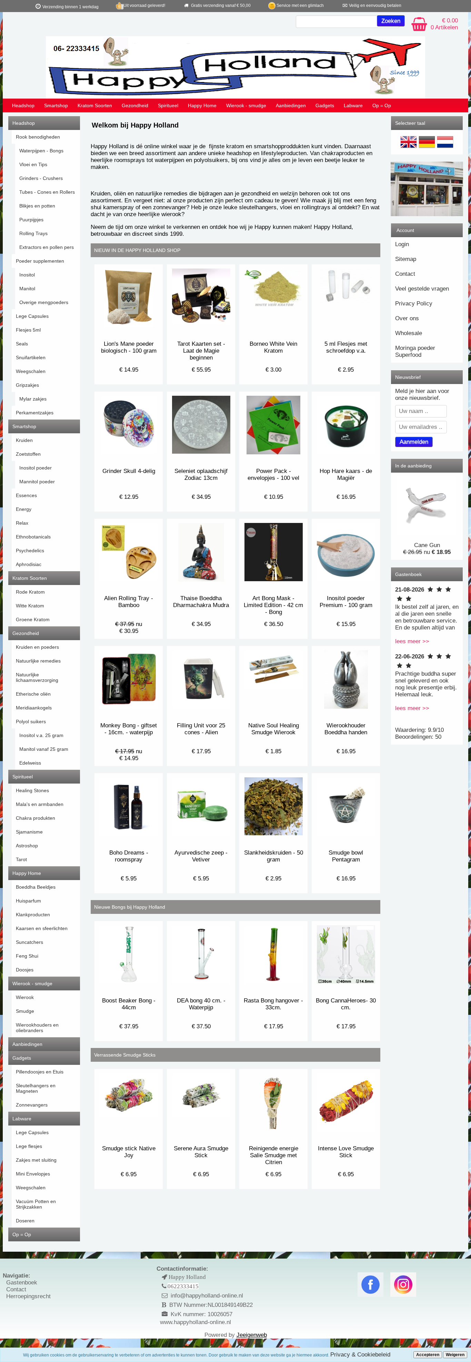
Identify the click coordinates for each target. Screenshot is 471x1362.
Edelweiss (30, 763)
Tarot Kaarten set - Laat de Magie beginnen (201, 351)
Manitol (27, 288)
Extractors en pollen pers (46, 247)
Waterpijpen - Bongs (41, 150)
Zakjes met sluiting (36, 1160)
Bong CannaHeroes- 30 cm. (346, 1004)
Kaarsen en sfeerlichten (42, 928)
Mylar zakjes (33, 399)
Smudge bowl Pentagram (346, 856)
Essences (26, 495)
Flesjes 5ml (28, 330)
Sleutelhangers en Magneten (36, 1088)
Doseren (25, 1220)
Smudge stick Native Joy (129, 1152)
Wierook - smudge (246, 105)
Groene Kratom (33, 619)
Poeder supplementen (40, 261)
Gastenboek (21, 1282)
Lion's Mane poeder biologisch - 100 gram (129, 347)
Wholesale (408, 333)
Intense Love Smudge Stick (346, 1152)
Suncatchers (29, 942)
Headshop (23, 105)
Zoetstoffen (28, 454)
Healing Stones (32, 790)
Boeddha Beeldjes (36, 887)
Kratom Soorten (95, 105)
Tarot (21, 859)
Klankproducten (33, 914)
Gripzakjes (27, 385)
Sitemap (405, 259)
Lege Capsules (32, 316)
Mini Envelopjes (33, 1174)
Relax (22, 523)
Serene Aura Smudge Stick (201, 1152)
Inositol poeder (35, 468)
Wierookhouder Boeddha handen (345, 729)
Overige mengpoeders (43, 302)
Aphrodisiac (28, 564)
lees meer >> (412, 641)
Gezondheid (135, 105)
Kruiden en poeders (37, 647)
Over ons (407, 318)
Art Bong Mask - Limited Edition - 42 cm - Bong (273, 605)
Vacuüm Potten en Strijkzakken (36, 1204)
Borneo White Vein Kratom (273, 347)
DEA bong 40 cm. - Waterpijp (201, 1004)
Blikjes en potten (37, 206)
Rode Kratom (30, 592)
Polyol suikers (31, 721)
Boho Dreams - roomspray (128, 856)
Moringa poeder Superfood (415, 351)
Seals (22, 343)
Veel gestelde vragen (422, 288)
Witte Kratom (30, 605)
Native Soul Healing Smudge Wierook (273, 729)
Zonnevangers (32, 1105)
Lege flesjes (29, 1146)
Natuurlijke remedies (38, 661)
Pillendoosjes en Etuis (39, 1072)
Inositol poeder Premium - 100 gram (346, 601)
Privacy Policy (413, 303)
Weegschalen (31, 371)
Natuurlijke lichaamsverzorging (37, 677)
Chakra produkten (35, 818)
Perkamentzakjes (34, 412)
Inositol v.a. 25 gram (41, 735)
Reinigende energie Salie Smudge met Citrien (273, 1155)
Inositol (27, 275)
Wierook (25, 997)
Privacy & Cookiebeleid (360, 1354)
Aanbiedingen (291, 105)
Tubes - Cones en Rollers (47, 192)
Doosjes (24, 969)
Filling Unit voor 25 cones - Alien (201, 729)
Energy (23, 509)
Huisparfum (28, 901)
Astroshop (27, 845)
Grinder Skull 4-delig (128, 471)
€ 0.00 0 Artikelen (444, 24)
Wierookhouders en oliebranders (37, 1027)
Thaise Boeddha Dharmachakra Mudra (201, 601)
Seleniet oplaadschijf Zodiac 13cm (201, 474)
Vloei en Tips (33, 164)
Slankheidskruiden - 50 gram (273, 856)
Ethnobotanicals (33, 536)
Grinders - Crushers (41, 178)
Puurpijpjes (31, 219)
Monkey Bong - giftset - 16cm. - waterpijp (128, 729)
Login (402, 244)
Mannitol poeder (37, 481)
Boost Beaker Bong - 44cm (129, 1004)
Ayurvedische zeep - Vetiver (201, 856)
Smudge (25, 1011)
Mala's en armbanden (39, 804)
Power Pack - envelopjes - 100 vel (273, 474)
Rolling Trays (33, 233)
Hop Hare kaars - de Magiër (346, 474)
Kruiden (24, 440)
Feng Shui (27, 956)
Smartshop (56, 105)
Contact (405, 274)
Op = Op (381, 105)
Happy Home (202, 105)
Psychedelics (30, 550)
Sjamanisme (29, 832)
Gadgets (324, 105)
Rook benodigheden (38, 137)
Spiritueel (168, 105)
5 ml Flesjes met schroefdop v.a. (345, 347)
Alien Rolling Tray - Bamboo (128, 601)
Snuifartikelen (31, 357)
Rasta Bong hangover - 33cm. (273, 1004)
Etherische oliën (33, 694)
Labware (353, 105)
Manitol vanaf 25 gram (43, 749)
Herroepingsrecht (28, 1296)
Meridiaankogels (34, 707)
